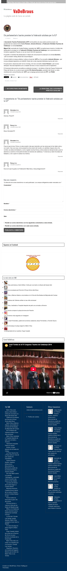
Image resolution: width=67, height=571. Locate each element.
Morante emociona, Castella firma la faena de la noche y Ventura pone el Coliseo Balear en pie (11, 492)
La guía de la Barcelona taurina (54, 480)
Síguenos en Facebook (10, 245)
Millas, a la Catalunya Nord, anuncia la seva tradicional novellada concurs (12, 511)
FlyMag (23, 566)
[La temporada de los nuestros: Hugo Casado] (5, 328)
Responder (60, 118)
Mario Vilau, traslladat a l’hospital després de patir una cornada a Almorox (25, 305)
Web (5, 216)
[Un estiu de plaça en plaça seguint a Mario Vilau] (5, 323)
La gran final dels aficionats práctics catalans (50, 89)
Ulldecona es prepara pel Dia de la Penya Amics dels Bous (21, 290)
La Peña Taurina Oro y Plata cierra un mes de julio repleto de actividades (12, 455)
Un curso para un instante (16, 89)
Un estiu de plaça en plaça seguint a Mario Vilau (18, 326)
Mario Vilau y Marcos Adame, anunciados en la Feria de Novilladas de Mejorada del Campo (30, 295)
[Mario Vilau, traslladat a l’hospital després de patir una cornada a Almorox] (5, 303)
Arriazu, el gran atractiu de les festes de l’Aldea (12, 449)
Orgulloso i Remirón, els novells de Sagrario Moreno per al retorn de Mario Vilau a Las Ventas (11, 552)
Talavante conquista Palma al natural (11, 444)
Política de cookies (33, 417)
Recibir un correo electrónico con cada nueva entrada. (22, 226)
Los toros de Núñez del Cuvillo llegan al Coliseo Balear (11, 484)
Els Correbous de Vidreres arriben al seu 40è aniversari (20, 300)
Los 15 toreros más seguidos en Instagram (16, 315)
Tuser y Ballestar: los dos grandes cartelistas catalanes (54, 492)
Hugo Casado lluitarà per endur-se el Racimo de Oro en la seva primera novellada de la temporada (12, 535)
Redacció (15, 38)
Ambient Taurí (13, 80)
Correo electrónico (10, 210)
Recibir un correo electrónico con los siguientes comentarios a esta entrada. (28, 223)
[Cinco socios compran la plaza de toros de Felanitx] (5, 308)
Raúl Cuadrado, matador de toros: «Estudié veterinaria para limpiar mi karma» (54, 505)
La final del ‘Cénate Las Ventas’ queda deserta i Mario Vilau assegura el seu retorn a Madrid (12, 520)
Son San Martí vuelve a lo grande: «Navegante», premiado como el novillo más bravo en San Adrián (12, 477)
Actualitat (7, 80)
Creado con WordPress (9, 566)
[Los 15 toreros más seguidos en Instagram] (5, 313)
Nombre (7, 203)
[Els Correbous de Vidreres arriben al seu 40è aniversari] (5, 298)
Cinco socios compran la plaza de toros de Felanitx (19, 310)
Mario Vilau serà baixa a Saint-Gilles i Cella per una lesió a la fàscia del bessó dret (32, 2)
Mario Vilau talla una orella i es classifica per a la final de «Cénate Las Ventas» (12, 543)
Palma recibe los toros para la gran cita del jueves (11, 499)
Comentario (8, 185)
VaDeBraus (23, 11)
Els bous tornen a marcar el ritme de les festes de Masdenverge (11, 505)
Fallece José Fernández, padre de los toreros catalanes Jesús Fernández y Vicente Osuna (30, 321)
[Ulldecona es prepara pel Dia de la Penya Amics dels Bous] (5, 287)
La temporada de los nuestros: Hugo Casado (17, 331)
